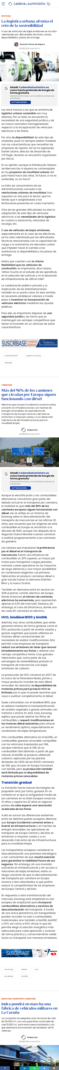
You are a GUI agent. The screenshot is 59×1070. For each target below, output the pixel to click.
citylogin (8, 362)
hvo (37, 969)
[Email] (54, 1068)
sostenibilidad (11, 355)
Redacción (32, 430)
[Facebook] (5, 1068)
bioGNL (24, 976)
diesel (24, 969)
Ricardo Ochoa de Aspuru (32, 44)
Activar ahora (19, 102)
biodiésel (8, 976)
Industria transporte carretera (18, 999)
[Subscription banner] (29, 960)
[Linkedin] (25, 1068)
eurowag (8, 969)
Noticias (6, 16)
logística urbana (33, 355)
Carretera (6, 385)
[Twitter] (15, 1068)
